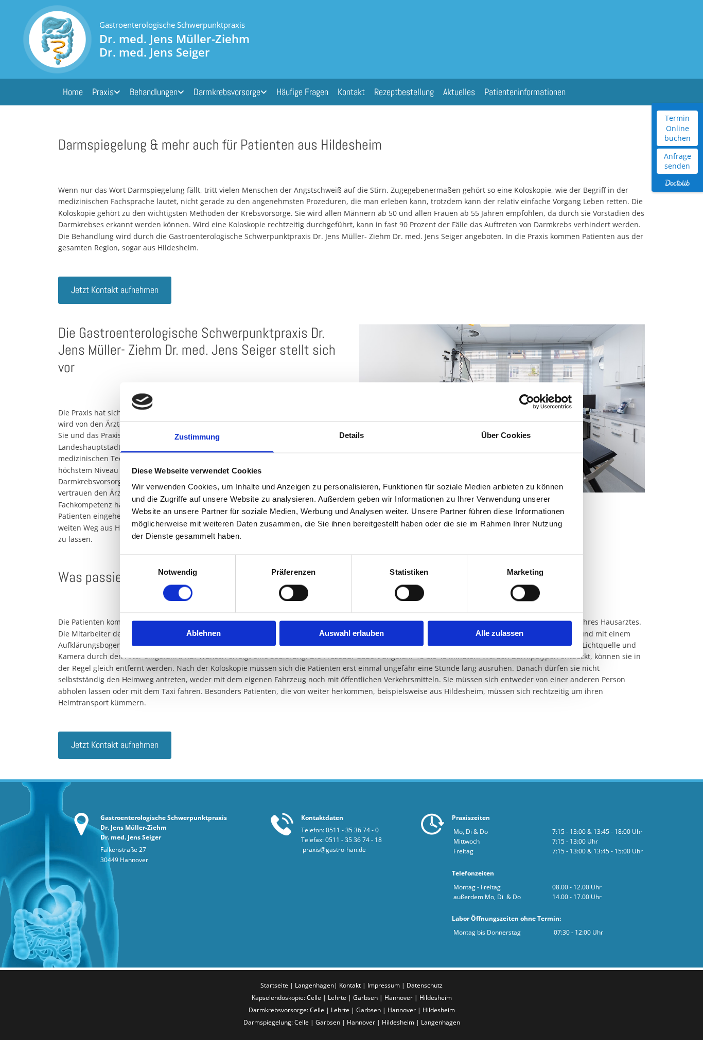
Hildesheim (435, 997)
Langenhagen (314, 985)
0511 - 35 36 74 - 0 (352, 830)
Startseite (274, 985)
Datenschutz (425, 985)
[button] (114, 290)
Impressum (384, 985)
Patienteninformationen (525, 92)
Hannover (398, 997)
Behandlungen (154, 92)
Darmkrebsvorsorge (227, 92)
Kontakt (351, 92)
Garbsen (365, 997)
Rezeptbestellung (404, 92)
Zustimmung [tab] (197, 437)
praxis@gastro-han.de (334, 849)
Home (73, 92)
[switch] (293, 593)
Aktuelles (459, 92)
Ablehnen (203, 633)
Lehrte (337, 997)
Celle (314, 997)
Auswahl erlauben (351, 633)
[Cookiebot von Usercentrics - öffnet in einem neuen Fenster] (527, 401)
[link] (106, 92)
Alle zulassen (499, 633)
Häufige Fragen (302, 92)
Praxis (103, 92)
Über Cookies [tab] (506, 435)
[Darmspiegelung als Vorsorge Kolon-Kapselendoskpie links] (264, 92)
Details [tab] (351, 435)
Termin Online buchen (677, 128)
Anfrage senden (677, 161)
